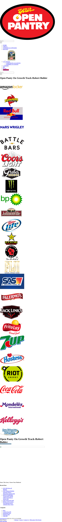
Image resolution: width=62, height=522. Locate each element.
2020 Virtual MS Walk (8, 500)
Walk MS (5, 516)
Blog (4, 510)
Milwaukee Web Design (35, 520)
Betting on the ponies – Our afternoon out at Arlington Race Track (8, 503)
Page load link (3, 521)
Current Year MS (7, 512)
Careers (21, 520)
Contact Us (26, 520)
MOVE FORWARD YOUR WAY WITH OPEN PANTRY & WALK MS (8, 497)
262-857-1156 (14, 1)
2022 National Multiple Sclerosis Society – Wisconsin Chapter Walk (9, 492)
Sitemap (16, 520)
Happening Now (7, 513)
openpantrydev (3, 518)
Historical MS (6, 514)
